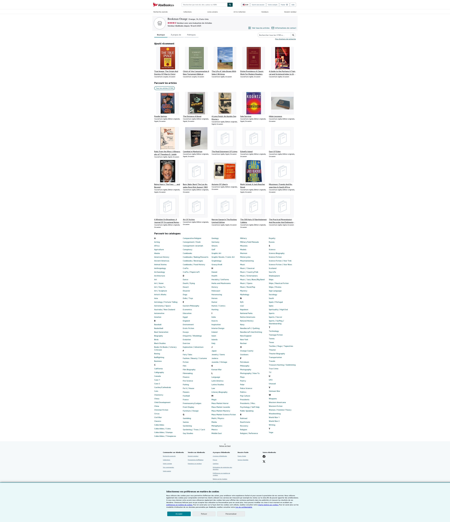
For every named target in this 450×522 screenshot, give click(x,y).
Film (184, 366)
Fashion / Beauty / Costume (195, 358)
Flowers (186, 392)
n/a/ (242, 306)
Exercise (186, 343)
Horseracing (217, 294)
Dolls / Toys (188, 298)
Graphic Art (216, 253)
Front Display (188, 407)
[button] (293, 35)
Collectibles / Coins (162, 428)
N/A (241, 302)
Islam (214, 336)
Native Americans (247, 317)
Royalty (272, 238)
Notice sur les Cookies (220, 479)
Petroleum (244, 362)
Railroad (243, 418)
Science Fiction (275, 257)
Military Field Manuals (249, 242)
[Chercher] (230, 5)
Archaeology (159, 272)
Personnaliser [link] (231, 514)
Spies (271, 306)
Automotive (159, 313)
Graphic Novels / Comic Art (223, 257)
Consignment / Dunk (192, 242)
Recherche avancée (161, 12)
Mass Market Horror (220, 403)
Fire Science (188, 381)
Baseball (157, 324)
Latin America (217, 381)
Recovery (244, 426)
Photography (245, 369)
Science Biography (276, 253)
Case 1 (157, 380)
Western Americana (277, 402)
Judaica (215, 358)
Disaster (186, 291)
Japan (214, 351)
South (271, 298)
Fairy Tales (187, 354)
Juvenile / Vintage (219, 362)
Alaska (157, 253)
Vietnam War (274, 391)
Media (214, 422)
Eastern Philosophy (191, 306)
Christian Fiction (161, 410)
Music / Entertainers (249, 276)
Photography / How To (249, 373)
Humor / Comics (218, 306)
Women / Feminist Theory (280, 410)
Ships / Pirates (275, 287)
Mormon (243, 253)
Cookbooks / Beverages (193, 261)
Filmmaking (188, 373)
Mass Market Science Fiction (224, 414)
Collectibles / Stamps (163, 432)
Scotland (272, 268)
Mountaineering (247, 261)
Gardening (187, 426)
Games (186, 422)
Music (242, 264)
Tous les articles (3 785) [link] (164, 88)
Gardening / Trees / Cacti (194, 429)
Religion (243, 429)
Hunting (215, 309)
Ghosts (215, 246)
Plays (242, 377)
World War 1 (274, 417)
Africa (156, 246)
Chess (156, 398)
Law (213, 388)
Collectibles (159, 425)
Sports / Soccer (275, 317)
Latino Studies (218, 384)
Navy (242, 324)
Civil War (158, 417)
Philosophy (244, 366)
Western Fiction (275, 406)
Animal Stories (160, 264)
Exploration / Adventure (193, 347)
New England (245, 336)
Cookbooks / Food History (194, 264)
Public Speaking (246, 411)
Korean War (217, 369)
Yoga (271, 432)
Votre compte (272, 5)
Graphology (216, 261)
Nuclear (243, 343)
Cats (156, 391)
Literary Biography (219, 392)
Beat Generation (161, 332)
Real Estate (245, 422)
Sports (271, 313)
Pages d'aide (242, 456)
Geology (215, 238)
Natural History (246, 321)
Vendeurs (264, 12)
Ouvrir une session (258, 5)
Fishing (186, 384)
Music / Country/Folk (249, 272)
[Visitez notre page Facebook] (264, 456)
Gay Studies (188, 433)
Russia (271, 242)
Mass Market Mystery (221, 411)
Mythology (244, 294)
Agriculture (159, 249)
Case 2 (157, 383)
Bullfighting (159, 357)
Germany (215, 242)
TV (270, 372)
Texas (271, 342)
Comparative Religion (192, 238)
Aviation (157, 317)
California (158, 368)
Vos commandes (168, 467)
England (186, 321)
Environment (188, 324)
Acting (157, 242)
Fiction (186, 362)
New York (244, 339)
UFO (271, 380)
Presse (215, 460)
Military (243, 238)
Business (158, 361)
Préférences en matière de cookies (221, 474)
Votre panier (167, 471)
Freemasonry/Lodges (192, 403)
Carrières (216, 463)
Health (214, 276)
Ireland (215, 332)
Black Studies (160, 343)
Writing (272, 425)
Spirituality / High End (278, 309)
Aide (292, 5)
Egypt (185, 317)
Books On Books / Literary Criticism (165, 348)
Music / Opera (246, 283)
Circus (156, 413)
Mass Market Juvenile (221, 407)
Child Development (162, 402)
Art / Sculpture (160, 291)
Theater (272, 350)
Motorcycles (245, 257)
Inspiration (216, 324)
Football (186, 396)
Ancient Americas (161, 261)
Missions (244, 246)
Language (216, 377)
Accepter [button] (179, 514)
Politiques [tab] (191, 35)
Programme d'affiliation (195, 460)
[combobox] (204, 5)
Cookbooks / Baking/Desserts (195, 257)
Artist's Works (160, 294)
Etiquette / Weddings (192, 336)
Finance (186, 377)
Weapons (273, 398)
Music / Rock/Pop (247, 287)
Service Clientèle (243, 460)
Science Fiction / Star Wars (280, 264)
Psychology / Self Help (249, 407)
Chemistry (158, 395)
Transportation (275, 357)
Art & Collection (240, 12)
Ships (271, 279)
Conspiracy (187, 249)
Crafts (185, 268)
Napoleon (244, 309)
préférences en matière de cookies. (179, 505)
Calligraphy (159, 372)
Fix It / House (188, 388)
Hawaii (214, 272)
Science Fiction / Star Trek (280, 261)
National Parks (246, 313)
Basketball (158, 328)
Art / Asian (158, 283)
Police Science (246, 388)
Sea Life (272, 272)
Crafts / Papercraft (191, 272)
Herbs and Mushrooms (221, 283)
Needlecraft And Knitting (251, 332)
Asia (156, 298)
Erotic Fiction (188, 328)
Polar (242, 384)
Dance (185, 279)
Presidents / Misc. (248, 403)
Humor (214, 302)
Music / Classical (247, 268)
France (186, 399)
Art (155, 279)
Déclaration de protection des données (222, 468)
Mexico (215, 429)
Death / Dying (189, 283)
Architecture (159, 276)
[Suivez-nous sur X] (264, 462)
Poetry (243, 381)
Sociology (273, 294)
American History (161, 257)
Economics (187, 309)
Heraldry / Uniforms (220, 279)
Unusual (272, 383)
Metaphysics (217, 426)
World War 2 (274, 421)
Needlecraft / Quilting (250, 328)
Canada (157, 376)
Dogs (185, 294)
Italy (213, 343)
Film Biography (189, 369)
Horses (215, 298)
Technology (274, 331)
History (215, 287)
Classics (157, 421)
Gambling (187, 418)
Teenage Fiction (276, 335)
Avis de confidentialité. (243, 507)
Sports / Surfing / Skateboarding (276, 322)
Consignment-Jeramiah (193, 246)
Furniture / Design (191, 411)
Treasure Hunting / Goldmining (282, 365)
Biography (158, 336)
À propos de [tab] (176, 35)
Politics (243, 392)
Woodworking (275, 413)
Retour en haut (225, 446)
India (214, 317)
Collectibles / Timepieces (165, 436)
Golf (213, 249)
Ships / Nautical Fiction (279, 283)
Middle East (217, 433)
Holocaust (216, 291)
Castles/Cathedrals (162, 387)
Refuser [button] (204, 514)
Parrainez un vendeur (195, 463)
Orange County (246, 351)
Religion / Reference (249, 433)
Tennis (272, 338)
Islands (215, 339)
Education (187, 313)
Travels (272, 361)
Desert (186, 287)
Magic (214, 399)
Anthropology (160, 268)
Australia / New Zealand (164, 309)
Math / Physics (218, 418)
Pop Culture (245, 396)
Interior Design (218, 328)
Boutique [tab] (161, 35)
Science (272, 249)
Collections (187, 12)
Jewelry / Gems (218, 354)
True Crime (273, 368)
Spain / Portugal (276, 302)
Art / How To (159, 287)
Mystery (243, 291)
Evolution (187, 339)
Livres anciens (212, 12)
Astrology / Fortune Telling (165, 302)
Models (243, 249)
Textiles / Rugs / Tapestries (281, 346)
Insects (215, 321)
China (156, 406)
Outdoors (244, 354)
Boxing (157, 353)
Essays (186, 332)
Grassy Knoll (217, 264)
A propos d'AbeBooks (220, 456)
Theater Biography (277, 353)
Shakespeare (274, 276)
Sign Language (275, 291)
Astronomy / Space (162, 306)
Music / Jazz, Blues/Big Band (252, 279)
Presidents (244, 399)
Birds (156, 339)
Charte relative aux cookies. (268, 505)
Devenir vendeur (290, 12)
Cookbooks (187, 253)
